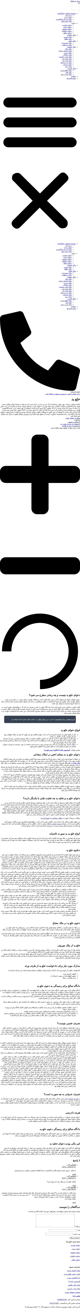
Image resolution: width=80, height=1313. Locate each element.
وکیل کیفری (72, 68)
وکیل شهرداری (66, 43)
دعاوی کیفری (67, 25)
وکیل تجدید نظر (66, 21)
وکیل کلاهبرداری (66, 70)
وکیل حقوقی (71, 47)
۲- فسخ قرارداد (46, 818)
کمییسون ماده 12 (74, 1281)
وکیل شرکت (67, 64)
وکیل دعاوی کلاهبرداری (72, 1274)
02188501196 (61, 1299)
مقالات (73, 76)
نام (78, 1230)
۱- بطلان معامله (58, 818)
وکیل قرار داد (67, 61)
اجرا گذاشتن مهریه (73, 1278)
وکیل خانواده (71, 35)
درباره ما (69, 15)
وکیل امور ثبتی (67, 59)
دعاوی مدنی (67, 27)
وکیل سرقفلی (67, 45)
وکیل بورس (68, 53)
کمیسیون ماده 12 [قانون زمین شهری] (57, 750)
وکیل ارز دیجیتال (66, 63)
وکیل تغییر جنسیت (65, 57)
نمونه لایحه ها (71, 78)
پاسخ (74, 1174)
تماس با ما (68, 17)
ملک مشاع (76, 763)
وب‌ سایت (76, 1234)
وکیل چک (68, 49)
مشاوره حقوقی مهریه (72, 1292)
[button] (40, 161)
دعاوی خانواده (67, 31)
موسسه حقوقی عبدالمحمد (67, 13)
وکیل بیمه (68, 66)
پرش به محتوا (75, 1)
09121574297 (54, 1303)
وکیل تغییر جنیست (73, 1289)
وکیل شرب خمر (66, 74)
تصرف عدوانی (56, 824)
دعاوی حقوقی (67, 29)
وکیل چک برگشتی (74, 1285)
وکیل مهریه (68, 37)
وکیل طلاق (68, 39)
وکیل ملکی (72, 41)
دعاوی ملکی (67, 33)
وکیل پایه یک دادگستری (64, 19)
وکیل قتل (68, 72)
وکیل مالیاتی (67, 55)
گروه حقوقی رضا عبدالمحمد (65, 719)
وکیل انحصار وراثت (65, 51)
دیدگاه (77, 1226)
